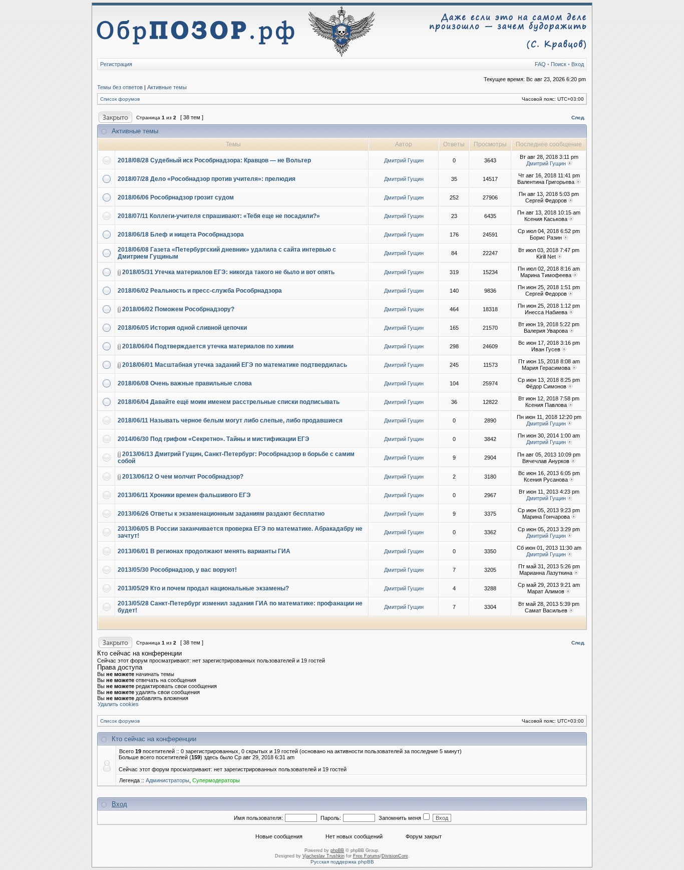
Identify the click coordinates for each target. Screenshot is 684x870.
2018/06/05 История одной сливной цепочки (182, 327)
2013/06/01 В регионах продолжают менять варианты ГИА (204, 551)
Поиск (558, 64)
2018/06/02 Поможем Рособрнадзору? (178, 309)
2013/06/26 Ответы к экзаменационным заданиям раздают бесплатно (221, 513)
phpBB (337, 850)
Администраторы (167, 780)
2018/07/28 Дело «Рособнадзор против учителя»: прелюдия (206, 178)
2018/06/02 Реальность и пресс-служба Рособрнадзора (200, 290)
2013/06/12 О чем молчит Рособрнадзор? (182, 476)
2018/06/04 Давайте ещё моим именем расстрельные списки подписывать (228, 401)
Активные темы (167, 87)
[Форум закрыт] (115, 114)
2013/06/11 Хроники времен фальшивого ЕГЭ (184, 495)
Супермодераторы (216, 780)
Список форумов (120, 99)
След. (578, 117)
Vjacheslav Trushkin (323, 855)
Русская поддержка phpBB (342, 861)
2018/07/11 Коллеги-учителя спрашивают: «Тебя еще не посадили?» (219, 216)
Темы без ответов (120, 87)
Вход (577, 64)
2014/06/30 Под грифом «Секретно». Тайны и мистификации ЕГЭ (213, 439)
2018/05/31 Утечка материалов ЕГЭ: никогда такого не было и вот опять (228, 272)
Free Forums (366, 855)
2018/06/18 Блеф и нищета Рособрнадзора (181, 234)
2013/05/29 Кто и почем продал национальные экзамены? (203, 588)
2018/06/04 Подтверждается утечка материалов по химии (207, 346)
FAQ (540, 64)
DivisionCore (395, 855)
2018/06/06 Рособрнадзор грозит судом (176, 197)
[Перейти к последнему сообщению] (569, 163)
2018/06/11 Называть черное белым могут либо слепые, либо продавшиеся (230, 420)
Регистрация (116, 64)
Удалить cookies (118, 704)
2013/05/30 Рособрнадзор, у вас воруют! (177, 569)
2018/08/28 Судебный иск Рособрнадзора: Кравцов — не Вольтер (214, 160)
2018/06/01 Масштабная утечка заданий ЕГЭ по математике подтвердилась (234, 364)
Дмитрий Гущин (404, 160)
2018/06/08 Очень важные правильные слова (185, 383)
